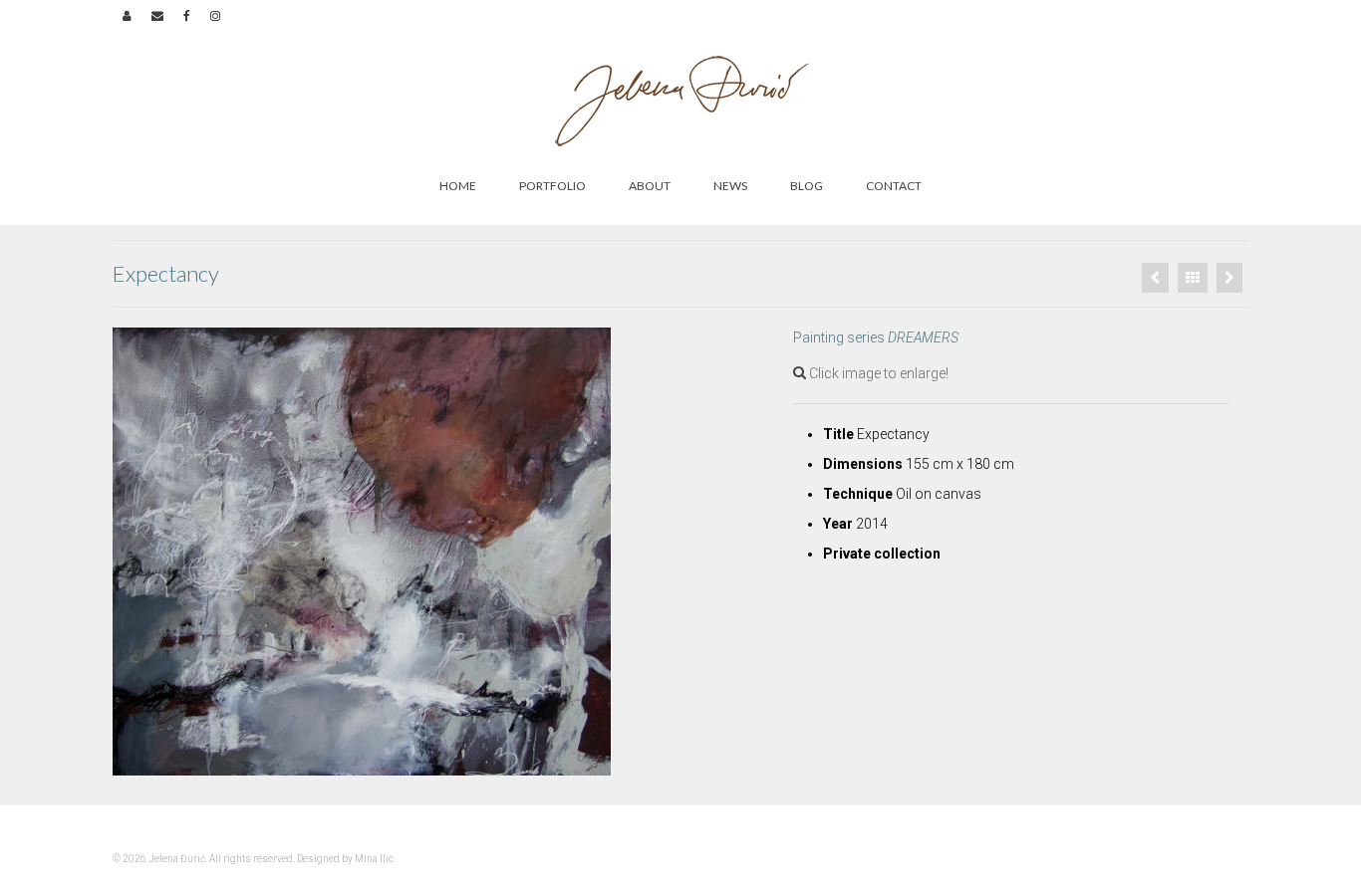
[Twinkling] (1229, 278)
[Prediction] (1155, 278)
